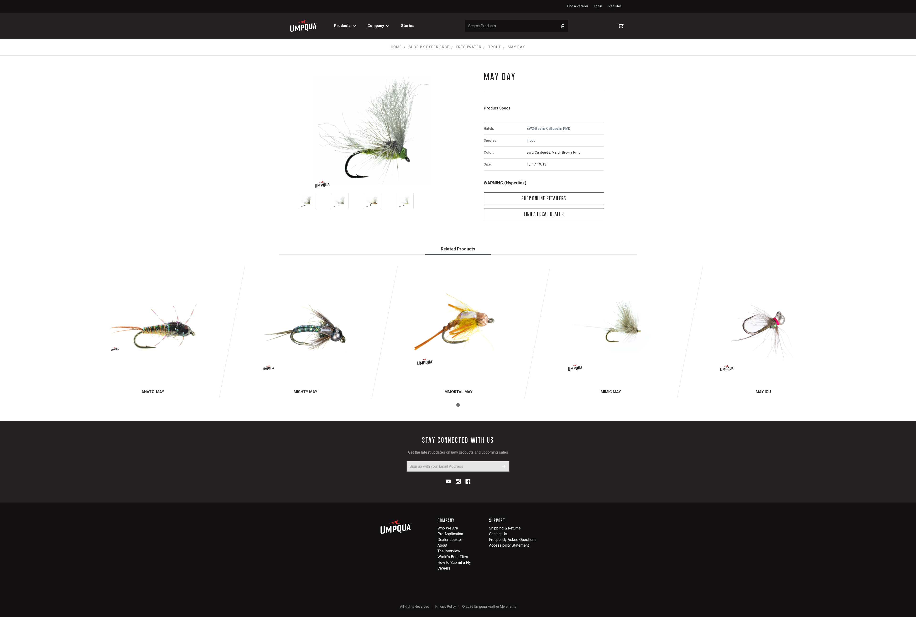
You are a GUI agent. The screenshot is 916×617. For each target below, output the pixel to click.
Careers (444, 568)
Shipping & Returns (505, 528)
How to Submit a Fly (454, 562)
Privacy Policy (445, 606)
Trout (531, 140)
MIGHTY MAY (305, 391)
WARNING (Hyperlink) (505, 182)
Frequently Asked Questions (512, 539)
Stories (407, 25)
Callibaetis (554, 128)
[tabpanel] (152, 332)
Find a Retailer (577, 6)
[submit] (504, 466)
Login (598, 6)
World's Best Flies (452, 557)
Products (342, 25)
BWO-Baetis (536, 128)
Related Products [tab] (458, 248)
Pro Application (450, 534)
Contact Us (498, 534)
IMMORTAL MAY (458, 391)
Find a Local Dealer (544, 214)
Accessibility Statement (509, 545)
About (442, 545)
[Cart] (622, 26)
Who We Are (447, 528)
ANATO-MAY (152, 391)
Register (615, 6)
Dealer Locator (449, 539)
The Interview (448, 551)
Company (375, 25)
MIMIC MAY (611, 391)
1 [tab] (458, 405)
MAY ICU (763, 391)
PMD (566, 128)
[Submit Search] (562, 26)
